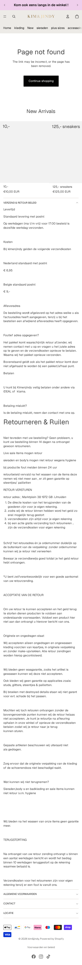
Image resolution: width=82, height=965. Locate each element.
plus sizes (58, 28)
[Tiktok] (48, 956)
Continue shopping (41, 81)
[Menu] (5, 16)
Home (7, 28)
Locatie (8, 913)
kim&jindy (33, 939)
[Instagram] (41, 956)
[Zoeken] (14, 16)
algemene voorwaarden (20, 894)
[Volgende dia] (77, 5)
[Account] (67, 16)
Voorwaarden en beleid (41, 947)
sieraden (42, 28)
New (30, 28)
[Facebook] (33, 956)
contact (9, 903)
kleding (19, 28)
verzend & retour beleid (19, 202)
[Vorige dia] (4, 5)
